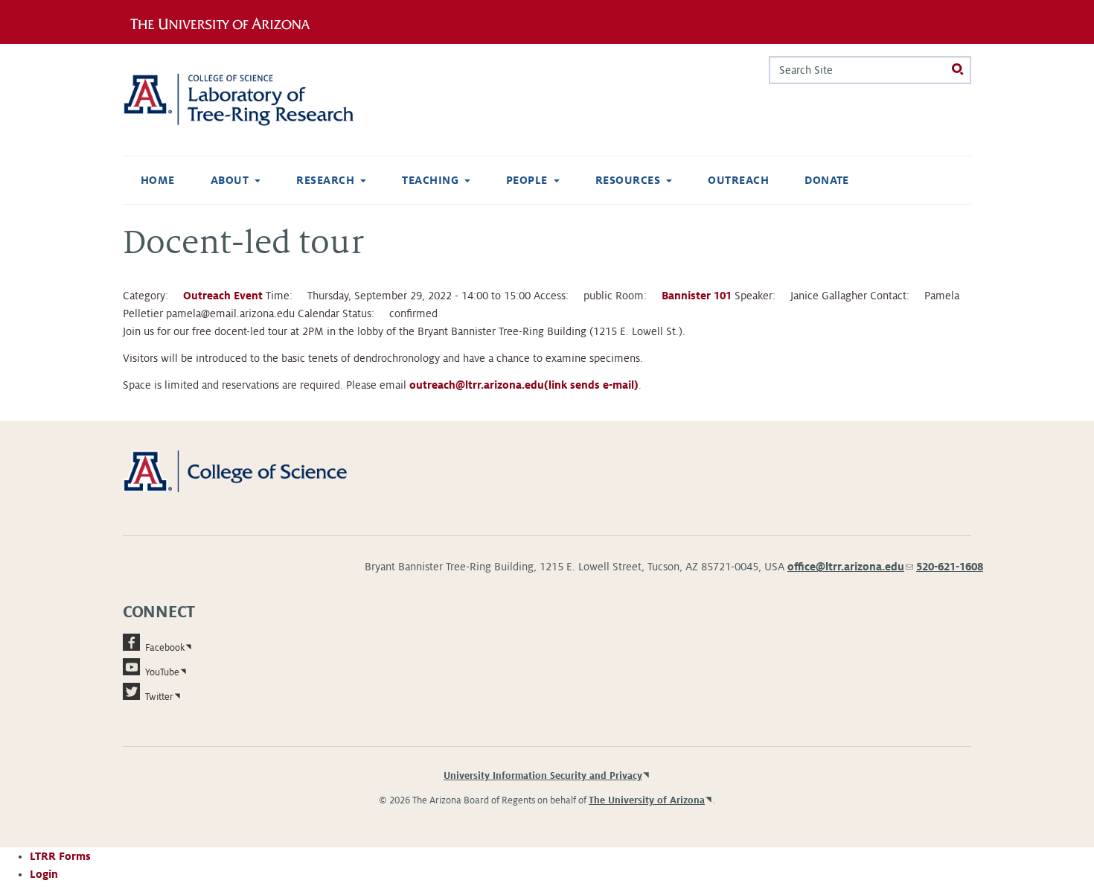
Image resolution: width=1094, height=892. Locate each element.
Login (44, 874)
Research (325, 180)
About (230, 180)
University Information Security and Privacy (543, 776)
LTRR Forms (60, 856)
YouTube (162, 672)
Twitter (159, 697)
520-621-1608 (949, 567)
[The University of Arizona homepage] (225, 21)
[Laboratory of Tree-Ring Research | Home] (256, 100)
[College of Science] (256, 471)
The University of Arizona (647, 800)
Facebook (165, 648)
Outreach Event (223, 296)
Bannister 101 (697, 296)
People (527, 180)
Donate (826, 180)
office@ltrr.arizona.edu (850, 567)
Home (158, 180)
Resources (627, 180)
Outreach (738, 180)
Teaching (430, 180)
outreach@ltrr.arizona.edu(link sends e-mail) (524, 385)
